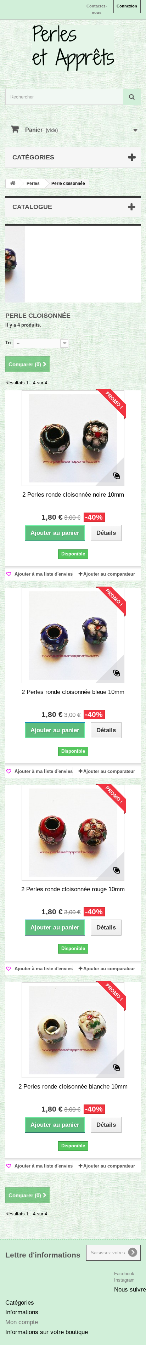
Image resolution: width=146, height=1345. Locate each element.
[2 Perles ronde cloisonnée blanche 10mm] (73, 1030)
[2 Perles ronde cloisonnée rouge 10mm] (73, 833)
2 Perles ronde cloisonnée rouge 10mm (73, 889)
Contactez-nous (96, 9)
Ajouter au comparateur (109, 574)
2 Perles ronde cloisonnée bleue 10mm (73, 692)
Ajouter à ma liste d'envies (43, 574)
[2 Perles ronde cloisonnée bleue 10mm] (73, 635)
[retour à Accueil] (12, 183)
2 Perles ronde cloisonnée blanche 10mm (73, 1086)
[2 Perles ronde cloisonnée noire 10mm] (73, 438)
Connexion (127, 6)
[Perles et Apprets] (73, 48)
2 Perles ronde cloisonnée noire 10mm (73, 494)
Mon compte (21, 1322)
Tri (8, 342)
